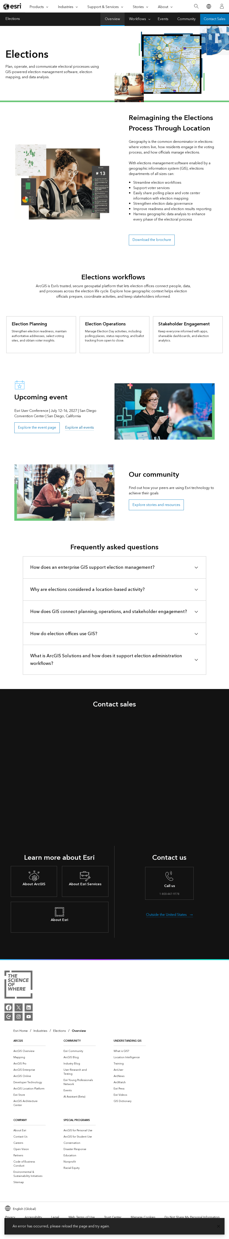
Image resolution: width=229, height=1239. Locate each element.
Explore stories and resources (156, 505)
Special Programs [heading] (77, 1120)
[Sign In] (222, 6)
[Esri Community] (8, 1017)
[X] (19, 1007)
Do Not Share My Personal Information (192, 1217)
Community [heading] (72, 1041)
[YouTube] (29, 1017)
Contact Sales (214, 19)
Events (163, 19)
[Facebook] (8, 1007)
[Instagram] (19, 1017)
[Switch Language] (208, 6)
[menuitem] (29, 1051)
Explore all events (79, 427)
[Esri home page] (12, 6)
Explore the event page (37, 428)
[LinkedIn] (29, 1007)
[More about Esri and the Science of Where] (18, 985)
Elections (12, 19)
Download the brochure (151, 240)
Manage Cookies (143, 1217)
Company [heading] (20, 1120)
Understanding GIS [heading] (128, 1041)
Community (186, 19)
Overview (112, 19)
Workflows (137, 19)
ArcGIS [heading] (18, 1041)
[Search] (196, 6)
